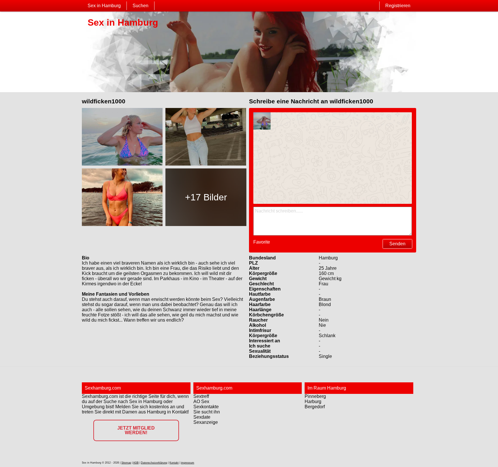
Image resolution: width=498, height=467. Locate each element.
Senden (397, 243)
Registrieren (397, 5)
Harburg (313, 401)
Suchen (140, 5)
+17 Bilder (206, 197)
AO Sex (201, 401)
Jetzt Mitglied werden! (136, 430)
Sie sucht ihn (206, 411)
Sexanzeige (205, 422)
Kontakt (174, 462)
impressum (187, 462)
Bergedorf (315, 406)
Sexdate (201, 417)
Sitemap (126, 462)
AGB (136, 462)
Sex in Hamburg (104, 5)
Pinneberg (315, 396)
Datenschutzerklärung (154, 462)
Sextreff (201, 396)
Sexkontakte (206, 406)
